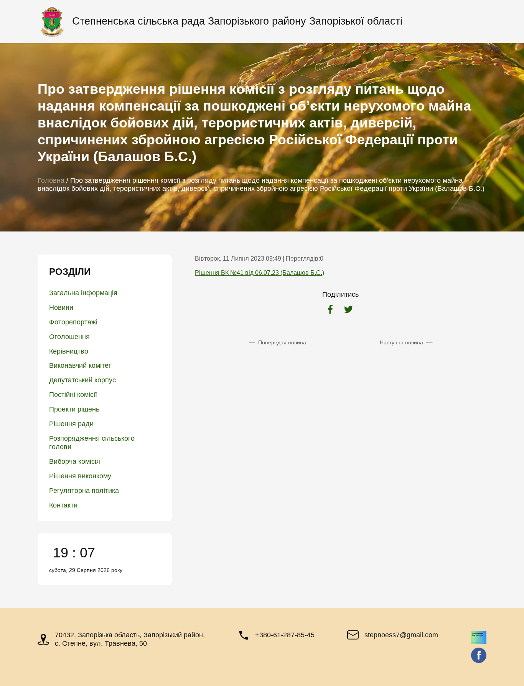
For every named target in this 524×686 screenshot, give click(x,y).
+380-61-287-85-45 (285, 635)
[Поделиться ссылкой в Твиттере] (348, 310)
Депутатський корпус (82, 380)
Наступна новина (401, 342)
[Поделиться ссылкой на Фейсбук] (330, 310)
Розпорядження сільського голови (92, 443)
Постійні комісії (73, 394)
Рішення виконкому (80, 476)
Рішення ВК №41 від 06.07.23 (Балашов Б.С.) (259, 272)
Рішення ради (71, 424)
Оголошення (69, 337)
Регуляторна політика (84, 490)
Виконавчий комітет (80, 365)
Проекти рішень (74, 409)
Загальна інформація (83, 293)
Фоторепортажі (73, 322)
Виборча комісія (74, 461)
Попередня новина (282, 342)
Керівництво (68, 351)
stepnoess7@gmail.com (401, 635)
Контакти (63, 505)
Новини (61, 307)
